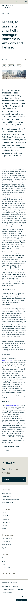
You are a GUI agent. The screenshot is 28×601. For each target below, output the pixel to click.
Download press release (11, 446)
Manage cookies (22, 600)
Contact (6, 479)
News (4, 65)
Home (3, 13)
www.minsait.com (7, 360)
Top (23, 597)
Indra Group (4, 1)
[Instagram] (14, 573)
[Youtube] (10, 573)
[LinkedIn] (3, 573)
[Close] (25, 6)
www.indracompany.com (13, 405)
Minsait (18, 65)
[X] (6, 573)
